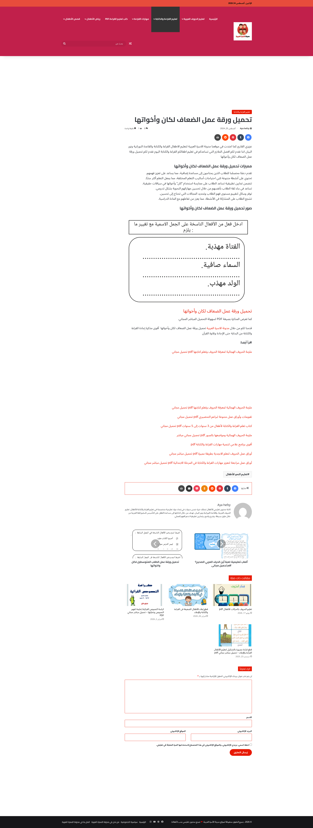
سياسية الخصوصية (129, 822)
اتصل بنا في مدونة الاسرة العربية (76, 822)
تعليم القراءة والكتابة (166, 19)
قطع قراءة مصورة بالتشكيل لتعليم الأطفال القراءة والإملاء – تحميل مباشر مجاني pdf (233, 651)
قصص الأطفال (72, 19)
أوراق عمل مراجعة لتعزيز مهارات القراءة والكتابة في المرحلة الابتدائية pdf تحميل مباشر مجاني (198, 463)
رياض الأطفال (93, 19)
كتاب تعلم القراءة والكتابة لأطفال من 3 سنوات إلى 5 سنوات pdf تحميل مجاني (206, 426)
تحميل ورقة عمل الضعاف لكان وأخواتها (217, 311)
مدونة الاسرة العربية (218, 328)
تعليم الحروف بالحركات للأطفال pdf (235, 609)
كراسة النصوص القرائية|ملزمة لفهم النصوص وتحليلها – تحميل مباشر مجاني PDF (145, 612)
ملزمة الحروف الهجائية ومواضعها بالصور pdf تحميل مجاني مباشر (214, 435)
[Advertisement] (156, 82)
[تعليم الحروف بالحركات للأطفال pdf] (232, 595)
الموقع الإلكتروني (178, 731)
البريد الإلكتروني (245, 731)
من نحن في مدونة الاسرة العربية (105, 822)
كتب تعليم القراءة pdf (116, 19)
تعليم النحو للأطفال (237, 474)
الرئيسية (213, 19)
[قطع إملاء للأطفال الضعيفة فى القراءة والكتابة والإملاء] (188, 595)
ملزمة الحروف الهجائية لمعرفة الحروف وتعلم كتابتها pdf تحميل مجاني (212, 352)
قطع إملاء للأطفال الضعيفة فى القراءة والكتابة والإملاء (191, 611)
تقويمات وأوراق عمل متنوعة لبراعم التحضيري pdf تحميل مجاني (214, 417)
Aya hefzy (244, 128)
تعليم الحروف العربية (194, 19)
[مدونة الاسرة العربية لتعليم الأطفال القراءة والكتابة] (243, 31)
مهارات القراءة (141, 19)
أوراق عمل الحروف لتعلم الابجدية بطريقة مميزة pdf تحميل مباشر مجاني (210, 454)
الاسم (249, 717)
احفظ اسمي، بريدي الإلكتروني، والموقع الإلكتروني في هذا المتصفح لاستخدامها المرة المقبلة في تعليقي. (202, 745)
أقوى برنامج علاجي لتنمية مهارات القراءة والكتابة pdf (221, 444)
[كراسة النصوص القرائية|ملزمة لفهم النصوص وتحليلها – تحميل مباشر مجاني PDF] (144, 595)
